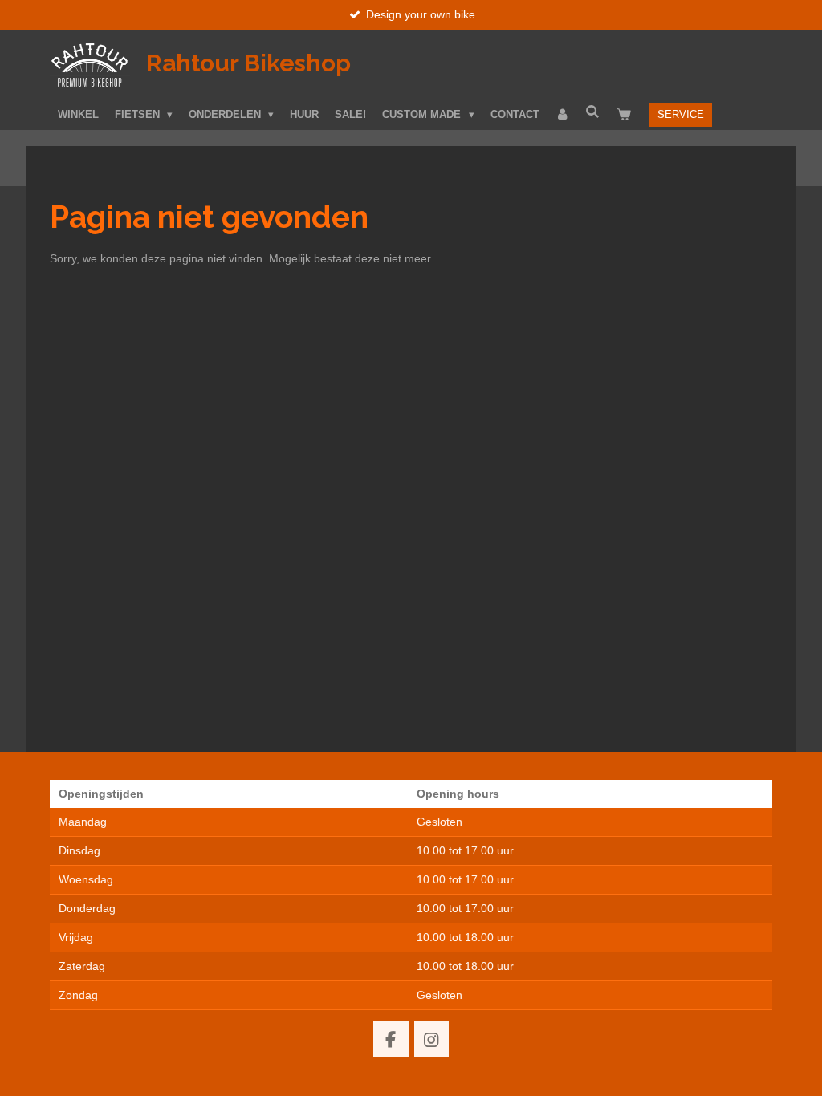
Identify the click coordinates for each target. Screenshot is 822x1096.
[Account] (562, 114)
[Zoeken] (593, 111)
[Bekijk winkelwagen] (623, 114)
